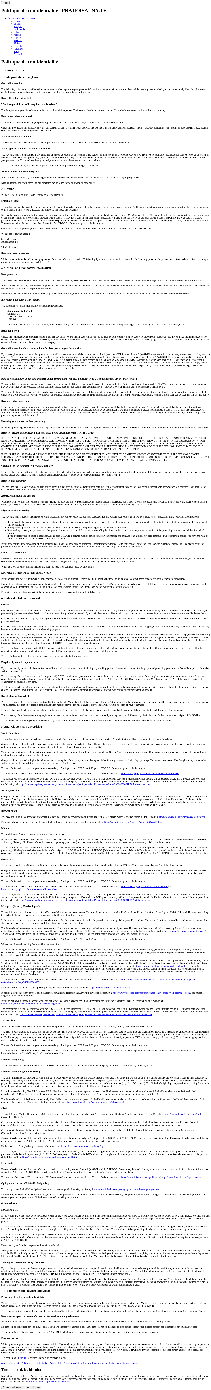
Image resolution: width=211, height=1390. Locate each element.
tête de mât (14, 1363)
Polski (17, 32)
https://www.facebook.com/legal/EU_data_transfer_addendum (151, 979)
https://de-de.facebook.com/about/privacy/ (185, 931)
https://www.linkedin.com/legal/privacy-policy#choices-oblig (96, 1102)
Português (18, 48)
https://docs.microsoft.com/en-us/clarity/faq (82, 1146)
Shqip (16, 51)
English (17, 23)
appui (4, 1363)
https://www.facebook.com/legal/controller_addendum (161, 966)
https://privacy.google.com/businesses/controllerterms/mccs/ (150, 773)
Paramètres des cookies (127, 1363)
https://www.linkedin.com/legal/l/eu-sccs (182, 1177)
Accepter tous (33, 1387)
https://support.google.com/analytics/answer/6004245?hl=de (133, 822)
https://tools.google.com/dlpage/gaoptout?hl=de (182, 817)
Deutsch (18, 21)
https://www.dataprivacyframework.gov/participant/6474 (49, 1157)
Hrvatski (18, 46)
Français (18, 26)
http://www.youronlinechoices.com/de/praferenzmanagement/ (31, 1003)
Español (17, 37)
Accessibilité (55, 1363)
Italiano (17, 34)
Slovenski (18, 54)
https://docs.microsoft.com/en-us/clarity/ (184, 1114)
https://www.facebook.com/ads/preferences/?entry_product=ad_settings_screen (151, 992)
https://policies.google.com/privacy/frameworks (144, 886)
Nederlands (19, 29)
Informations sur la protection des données (49, 1381)
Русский (18, 40)
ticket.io (22, 1358)
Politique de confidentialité (34, 1363)
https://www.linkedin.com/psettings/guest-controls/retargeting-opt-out (126, 1189)
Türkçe (17, 43)
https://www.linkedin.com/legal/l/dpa (139, 1177)
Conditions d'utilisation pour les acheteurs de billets (89, 1363)
